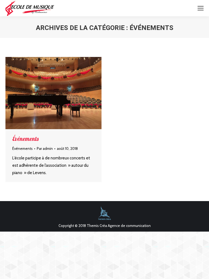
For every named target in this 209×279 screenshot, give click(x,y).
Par (45, 148)
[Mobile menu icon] (201, 8)
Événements (25, 138)
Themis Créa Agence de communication (119, 225)
